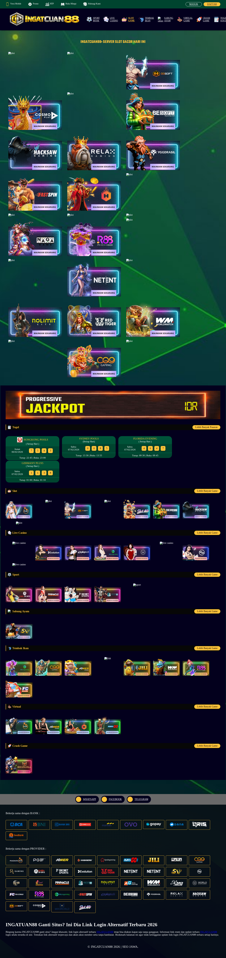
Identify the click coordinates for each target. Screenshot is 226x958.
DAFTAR (212, 4)
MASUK (193, 4)
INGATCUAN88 (105, 932)
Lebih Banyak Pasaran (206, 427)
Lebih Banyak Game (207, 491)
